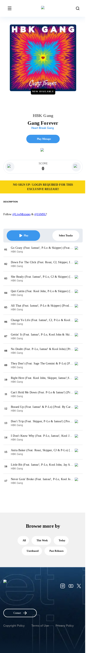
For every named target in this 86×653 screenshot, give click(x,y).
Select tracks (66, 235)
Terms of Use (40, 625)
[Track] (78, 249)
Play (26, 235)
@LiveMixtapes (21, 214)
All (24, 540)
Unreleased (33, 550)
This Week (42, 540)
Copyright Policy (14, 625)
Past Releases (56, 550)
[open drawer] (10, 8)
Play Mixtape (44, 138)
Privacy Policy (65, 625)
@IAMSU (40, 214)
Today (62, 540)
